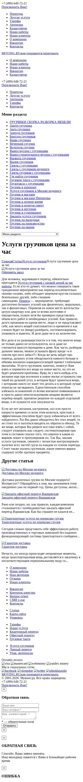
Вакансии (16, 43)
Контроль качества (22, 592)
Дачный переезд (21, 649)
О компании (18, 39)
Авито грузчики (21, 125)
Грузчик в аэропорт (23, 187)
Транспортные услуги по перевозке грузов (31, 522)
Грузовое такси (20, 639)
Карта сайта (18, 614)
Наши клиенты (20, 35)
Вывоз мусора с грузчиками (29, 151)
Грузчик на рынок (22, 227)
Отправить (9, 725)
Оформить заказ (13, 272)
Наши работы (19, 32)
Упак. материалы (21, 653)
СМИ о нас (17, 600)
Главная (7, 261)
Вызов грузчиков (21, 162)
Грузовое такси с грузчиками (30, 180)
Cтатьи (17, 261)
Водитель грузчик (22, 147)
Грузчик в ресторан (23, 209)
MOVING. (30, 53)
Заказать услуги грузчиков (28, 216)
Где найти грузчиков (24, 176)
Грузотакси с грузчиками (27, 183)
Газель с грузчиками (24, 165)
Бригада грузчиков (22, 136)
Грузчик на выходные (24, 220)
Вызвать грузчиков (23, 158)
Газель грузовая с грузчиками (30, 172)
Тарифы (15, 21)
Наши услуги (19, 628)
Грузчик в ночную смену (27, 205)
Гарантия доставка (14, 546)
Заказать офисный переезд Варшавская (28, 497)
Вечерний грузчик (22, 143)
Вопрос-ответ (19, 596)
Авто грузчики (20, 129)
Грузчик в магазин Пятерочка (30, 198)
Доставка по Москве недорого (22, 473)
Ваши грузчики (20, 140)
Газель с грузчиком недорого (29, 169)
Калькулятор (18, 28)
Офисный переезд (22, 635)
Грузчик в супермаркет (25, 212)
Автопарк (16, 24)
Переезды (16, 14)
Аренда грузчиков (22, 133)
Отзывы (15, 578)
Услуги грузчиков (34, 261)
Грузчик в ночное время (26, 201)
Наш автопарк (19, 575)
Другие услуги (20, 17)
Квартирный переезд (24, 631)
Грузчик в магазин (22, 194)
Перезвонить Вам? (14, 7)
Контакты (16, 46)
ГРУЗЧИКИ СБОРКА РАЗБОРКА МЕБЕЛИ (40, 122)
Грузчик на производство (27, 223)
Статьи (14, 610)
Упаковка (16, 617)
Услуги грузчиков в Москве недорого (35, 191)
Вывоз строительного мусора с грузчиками (39, 154)
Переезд (24, 300)
